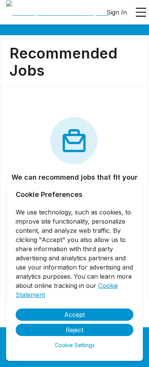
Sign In (117, 12)
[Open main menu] (141, 12)
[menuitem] (57, 12)
